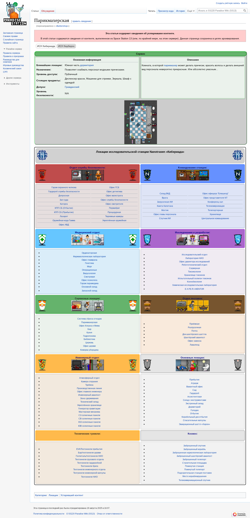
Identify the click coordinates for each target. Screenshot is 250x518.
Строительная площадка (194, 463)
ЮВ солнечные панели (89, 426)
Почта (194, 331)
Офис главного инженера (89, 391)
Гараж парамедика (89, 283)
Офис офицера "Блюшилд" (215, 193)
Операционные (89, 270)
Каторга (64, 204)
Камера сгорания (89, 381)
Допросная (64, 195)
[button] (191, 10)
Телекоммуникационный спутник (194, 480)
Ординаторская (89, 253)
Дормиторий (194, 407)
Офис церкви (89, 346)
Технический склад (89, 402)
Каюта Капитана (165, 206)
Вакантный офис (194, 386)
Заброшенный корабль (195, 449)
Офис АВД (64, 225)
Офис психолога (89, 280)
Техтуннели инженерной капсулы (89, 473)
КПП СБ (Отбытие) (64, 208)
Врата (165, 198)
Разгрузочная (194, 327)
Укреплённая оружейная (114, 220)
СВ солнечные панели (89, 418)
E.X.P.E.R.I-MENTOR (194, 289)
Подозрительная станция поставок (194, 473)
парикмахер (170, 65)
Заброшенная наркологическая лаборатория (194, 452)
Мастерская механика (89, 412)
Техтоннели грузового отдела (89, 459)
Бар (89, 329)
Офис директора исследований (194, 261)
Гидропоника (89, 336)
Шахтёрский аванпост (194, 337)
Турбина (89, 385)
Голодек (194, 410)
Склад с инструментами (194, 400)
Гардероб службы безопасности (64, 191)
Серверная (194, 268)
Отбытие (194, 413)
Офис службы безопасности (114, 200)
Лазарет (64, 216)
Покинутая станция (194, 466)
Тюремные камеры (114, 216)
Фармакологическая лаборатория (89, 256)
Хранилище (215, 214)
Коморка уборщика (89, 350)
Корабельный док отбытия (194, 417)
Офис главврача (89, 260)
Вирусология (89, 273)
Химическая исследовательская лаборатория (194, 285)
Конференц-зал (215, 202)
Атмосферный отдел (89, 378)
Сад (194, 390)
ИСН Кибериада (46, 46)
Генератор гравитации (89, 408)
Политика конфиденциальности (48, 514)
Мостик (164, 210)
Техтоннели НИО (89, 477)
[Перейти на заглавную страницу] (15, 13)
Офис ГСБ (114, 187)
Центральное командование (215, 218)
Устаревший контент (72, 495)
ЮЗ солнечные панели (89, 422)
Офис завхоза (194, 341)
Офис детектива (114, 191)
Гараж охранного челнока (64, 187)
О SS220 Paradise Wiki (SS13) (80, 514)
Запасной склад (89, 291)
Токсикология (194, 271)
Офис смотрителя (114, 204)
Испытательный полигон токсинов (194, 278)
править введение (81, 21)
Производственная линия (89, 388)
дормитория (87, 65)
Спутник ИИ (165, 218)
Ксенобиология (194, 282)
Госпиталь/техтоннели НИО (89, 456)
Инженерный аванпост (89, 395)
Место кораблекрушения (194, 476)
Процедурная (114, 212)
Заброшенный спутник (194, 446)
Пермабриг (114, 208)
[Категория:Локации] (42, 155)
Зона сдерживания (89, 398)
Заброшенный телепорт (194, 459)
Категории (41, 495)
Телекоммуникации (215, 206)
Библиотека (89, 339)
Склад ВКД (165, 193)
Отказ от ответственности (109, 514)
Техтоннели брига (89, 466)
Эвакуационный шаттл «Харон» (194, 424)
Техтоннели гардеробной (89, 463)
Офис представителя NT (215, 198)
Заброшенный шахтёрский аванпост (194, 456)
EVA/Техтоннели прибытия (89, 449)
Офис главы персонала (165, 214)
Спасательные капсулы (194, 420)
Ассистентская (194, 397)
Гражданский (72, 87)
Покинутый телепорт (194, 469)
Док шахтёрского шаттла (194, 334)
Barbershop (62, 26)
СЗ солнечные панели (89, 415)
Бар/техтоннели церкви (89, 452)
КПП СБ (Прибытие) (64, 212)
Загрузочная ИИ (165, 202)
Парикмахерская (89, 322)
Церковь (89, 342)
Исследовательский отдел (194, 254)
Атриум (194, 383)
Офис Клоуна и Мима (89, 326)
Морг (89, 266)
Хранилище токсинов (194, 275)
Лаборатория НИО (194, 258)
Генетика (89, 263)
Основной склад (89, 287)
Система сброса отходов (89, 319)
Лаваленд (194, 345)
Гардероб (194, 393)
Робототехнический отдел (194, 265)
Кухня (89, 332)
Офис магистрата (114, 195)
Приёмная (194, 324)
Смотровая (89, 277)
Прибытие (194, 380)
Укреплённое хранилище (89, 405)
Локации (53, 495)
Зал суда (64, 200)
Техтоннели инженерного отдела (89, 469)
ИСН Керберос (66, 46)
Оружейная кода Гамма (64, 220)
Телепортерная (215, 210)
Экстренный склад (194, 403)
